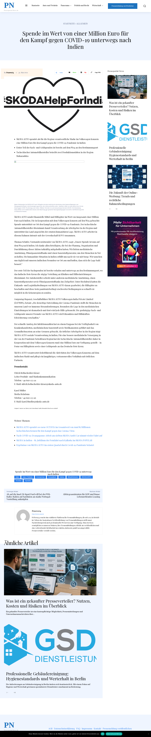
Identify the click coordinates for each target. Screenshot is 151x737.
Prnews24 (10, 72)
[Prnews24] (23, 521)
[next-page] (14, 692)
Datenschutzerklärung (114, 734)
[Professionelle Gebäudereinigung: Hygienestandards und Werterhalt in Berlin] (50, 645)
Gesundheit (52, 477)
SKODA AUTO (86, 477)
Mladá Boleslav (73, 477)
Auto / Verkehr (28, 477)
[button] (143, 6)
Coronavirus (40, 477)
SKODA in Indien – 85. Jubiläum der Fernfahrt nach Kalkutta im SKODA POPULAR (54, 440)
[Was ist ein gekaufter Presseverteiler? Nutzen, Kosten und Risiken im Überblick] (50, 572)
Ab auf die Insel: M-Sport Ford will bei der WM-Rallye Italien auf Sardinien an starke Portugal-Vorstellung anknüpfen (29, 497)
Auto (17, 477)
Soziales (18, 481)
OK (103, 734)
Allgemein (82, 23)
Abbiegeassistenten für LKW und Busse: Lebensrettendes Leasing (81, 495)
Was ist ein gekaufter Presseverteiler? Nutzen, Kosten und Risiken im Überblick (48, 603)
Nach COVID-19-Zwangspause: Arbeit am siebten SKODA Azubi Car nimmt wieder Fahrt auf (59, 435)
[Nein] (148, 734)
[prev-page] (7, 692)
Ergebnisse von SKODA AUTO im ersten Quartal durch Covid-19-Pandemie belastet (55, 445)
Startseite (69, 23)
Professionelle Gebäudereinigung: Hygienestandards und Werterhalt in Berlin (46, 676)
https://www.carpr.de (38, 514)
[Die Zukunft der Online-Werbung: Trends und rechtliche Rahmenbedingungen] (127, 177)
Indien (62, 477)
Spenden (28, 481)
